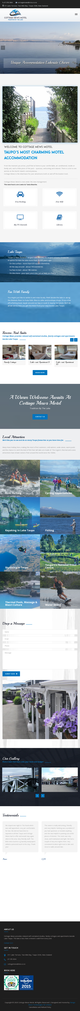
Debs (44, 853)
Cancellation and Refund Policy (40, 1007)
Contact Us (40, 417)
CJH (4, 859)
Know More (40, 373)
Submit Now (10, 674)
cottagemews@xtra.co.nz (27, 2)
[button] (3, 48)
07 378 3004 (8, 2)
